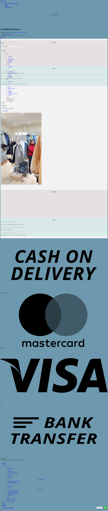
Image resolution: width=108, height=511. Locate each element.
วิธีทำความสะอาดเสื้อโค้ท (8, 108)
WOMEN (8, 63)
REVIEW (4, 105)
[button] (3, 45)
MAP (4, 102)
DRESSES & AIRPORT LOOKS (14, 481)
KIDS (7, 79)
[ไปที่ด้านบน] (0, 461)
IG (3, 104)
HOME (4, 50)
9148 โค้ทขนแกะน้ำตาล (22, 32)
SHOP (5, 51)
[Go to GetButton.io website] (105, 509)
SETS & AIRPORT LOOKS (13, 491)
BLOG (4, 107)
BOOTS (9, 95)
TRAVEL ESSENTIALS (10, 100)
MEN (7, 53)
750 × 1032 (14, 32)
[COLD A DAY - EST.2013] (2, 33)
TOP (9, 57)
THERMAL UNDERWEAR (9, 61)
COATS (9, 56)
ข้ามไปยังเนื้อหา (3, 1)
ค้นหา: (6, 46)
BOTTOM (10, 59)
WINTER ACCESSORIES (12, 93)
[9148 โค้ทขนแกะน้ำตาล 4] (5, 34)
